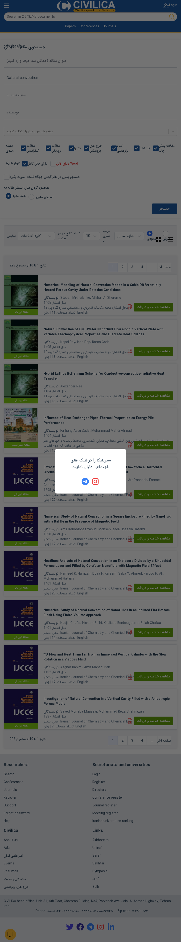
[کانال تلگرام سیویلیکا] (85, 481)
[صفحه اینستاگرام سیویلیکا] (95, 481)
